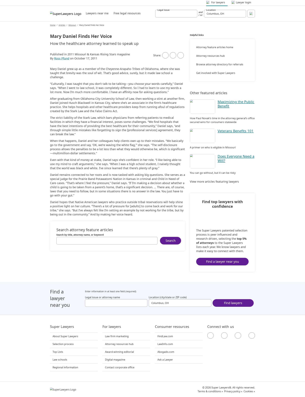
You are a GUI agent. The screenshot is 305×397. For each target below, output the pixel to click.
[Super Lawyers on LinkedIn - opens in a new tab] (252, 335)
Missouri (72, 25)
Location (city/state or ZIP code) (168, 297)
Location (211, 10)
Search (171, 240)
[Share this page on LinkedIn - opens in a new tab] (180, 55)
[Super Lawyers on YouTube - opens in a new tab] (238, 335)
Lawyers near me (97, 13)
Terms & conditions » (210, 391)
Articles (62, 25)
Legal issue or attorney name (102, 297)
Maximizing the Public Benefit (236, 103)
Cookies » (249, 391)
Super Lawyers (62, 326)
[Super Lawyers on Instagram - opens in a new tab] (224, 335)
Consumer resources (172, 326)
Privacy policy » (233, 391)
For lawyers (111, 326)
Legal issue (163, 10)
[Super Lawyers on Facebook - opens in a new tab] (210, 335)
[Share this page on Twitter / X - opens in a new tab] (173, 55)
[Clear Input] (193, 14)
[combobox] (176, 13)
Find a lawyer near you (222, 261)
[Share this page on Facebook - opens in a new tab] (165, 55)
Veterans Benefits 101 (236, 130)
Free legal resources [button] (127, 13)
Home (52, 25)
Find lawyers (233, 303)
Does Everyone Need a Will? (236, 158)
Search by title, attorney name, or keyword (80, 234)
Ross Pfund (61, 58)
